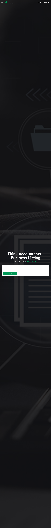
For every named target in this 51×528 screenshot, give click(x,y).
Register (45, 2)
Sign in (41, 2)
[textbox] (25, 268)
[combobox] (25, 268)
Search (10, 273)
